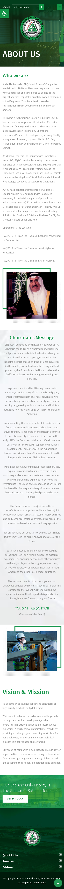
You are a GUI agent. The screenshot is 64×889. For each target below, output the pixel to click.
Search (6, 7)
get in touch (15, 798)
